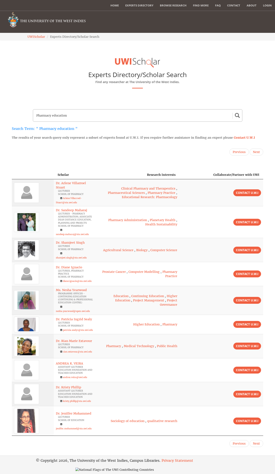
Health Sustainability (161, 224)
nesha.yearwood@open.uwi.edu (73, 311)
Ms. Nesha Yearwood (71, 290)
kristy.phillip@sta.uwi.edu (77, 401)
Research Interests (161, 175)
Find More (201, 5)
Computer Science (163, 250)
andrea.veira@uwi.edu (75, 377)
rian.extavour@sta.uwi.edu (77, 351)
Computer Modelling (144, 272)
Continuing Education (147, 296)
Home (114, 5)
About (252, 5)
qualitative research (162, 421)
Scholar (63, 175)
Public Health (167, 346)
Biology (142, 250)
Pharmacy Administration (127, 220)
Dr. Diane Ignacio (69, 267)
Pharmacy (169, 324)
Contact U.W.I (244, 138)
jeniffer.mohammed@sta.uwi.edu (74, 428)
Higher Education (146, 324)
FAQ (218, 5)
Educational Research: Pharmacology (149, 197)
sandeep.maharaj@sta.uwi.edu (72, 234)
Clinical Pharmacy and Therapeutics (148, 188)
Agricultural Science (118, 250)
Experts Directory (139, 5)
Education (120, 296)
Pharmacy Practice (161, 193)
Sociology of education (127, 421)
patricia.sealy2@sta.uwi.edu (78, 330)
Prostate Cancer (114, 272)
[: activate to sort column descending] (33, 174)
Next (256, 152)
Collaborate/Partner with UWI (236, 175)
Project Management (148, 300)
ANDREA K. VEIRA (69, 363)
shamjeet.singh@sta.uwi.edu (71, 257)
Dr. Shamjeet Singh (70, 243)
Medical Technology (139, 346)
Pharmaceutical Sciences (126, 193)
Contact (233, 5)
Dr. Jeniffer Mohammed (73, 413)
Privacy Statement (177, 460)
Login (267, 5)
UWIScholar (36, 37)
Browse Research (173, 5)
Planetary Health (162, 220)
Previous (239, 152)
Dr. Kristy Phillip (68, 387)
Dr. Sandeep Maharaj (71, 210)
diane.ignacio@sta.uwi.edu (77, 281)
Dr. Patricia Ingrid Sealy (74, 319)
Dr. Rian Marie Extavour (74, 341)
